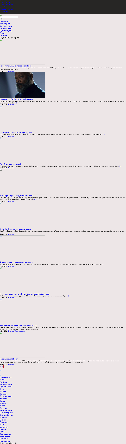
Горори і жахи (4, 422)
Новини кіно (4, 21)
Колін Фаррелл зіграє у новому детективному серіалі (16, 195)
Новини (11, 71)
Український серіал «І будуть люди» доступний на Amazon (18, 325)
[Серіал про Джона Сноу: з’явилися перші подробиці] (22, 118)
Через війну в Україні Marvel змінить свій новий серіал (17, 99)
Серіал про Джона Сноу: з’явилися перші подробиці (16, 132)
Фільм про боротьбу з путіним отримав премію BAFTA (16, 262)
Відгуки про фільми (6, 2)
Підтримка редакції (6, 10)
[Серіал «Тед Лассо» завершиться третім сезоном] (22, 215)
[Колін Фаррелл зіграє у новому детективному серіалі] (22, 181)
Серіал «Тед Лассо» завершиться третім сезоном (15, 229)
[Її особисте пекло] (1, 370)
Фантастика (3, 398)
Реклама (3, 13)
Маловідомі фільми (6, 410)
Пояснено (3, 429)
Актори (2, 6)
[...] (19, 69)
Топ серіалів (4, 394)
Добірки (3, 1)
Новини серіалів (5, 23)
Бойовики (3, 403)
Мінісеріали (3, 417)
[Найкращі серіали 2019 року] (22, 344)
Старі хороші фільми (6, 413)
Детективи (3, 408)
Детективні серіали (6, 396)
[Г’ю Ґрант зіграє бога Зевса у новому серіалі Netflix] (22, 51)
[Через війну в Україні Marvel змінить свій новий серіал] (22, 85)
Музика (2, 431)
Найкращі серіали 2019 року (9, 359)
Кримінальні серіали (6, 415)
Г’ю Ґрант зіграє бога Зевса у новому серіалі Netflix (15, 66)
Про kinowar (4, 11)
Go (1, 19)
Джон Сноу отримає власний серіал (11, 164)
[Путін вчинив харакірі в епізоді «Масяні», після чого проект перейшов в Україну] (22, 280)
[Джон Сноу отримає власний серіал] (22, 150)
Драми (2, 424)
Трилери (2, 401)
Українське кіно (19, 331)
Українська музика (5, 434)
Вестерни (3, 420)
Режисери (3, 8)
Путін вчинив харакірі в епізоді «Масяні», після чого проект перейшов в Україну (25, 294)
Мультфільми (4, 427)
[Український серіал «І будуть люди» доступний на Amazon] (22, 311)
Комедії (2, 405)
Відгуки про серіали (7, 4)
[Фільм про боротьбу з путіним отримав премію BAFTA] (22, 248)
